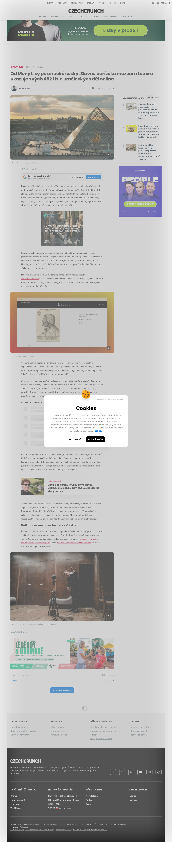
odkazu (98, 431)
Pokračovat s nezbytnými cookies (110, 400)
